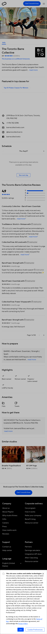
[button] (43, 574)
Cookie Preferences (35, 629)
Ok (20, 629)
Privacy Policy (23, 624)
